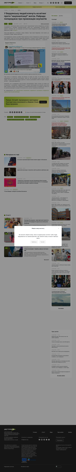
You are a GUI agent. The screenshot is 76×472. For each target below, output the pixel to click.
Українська (34, 241)
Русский (42, 241)
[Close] (58, 228)
